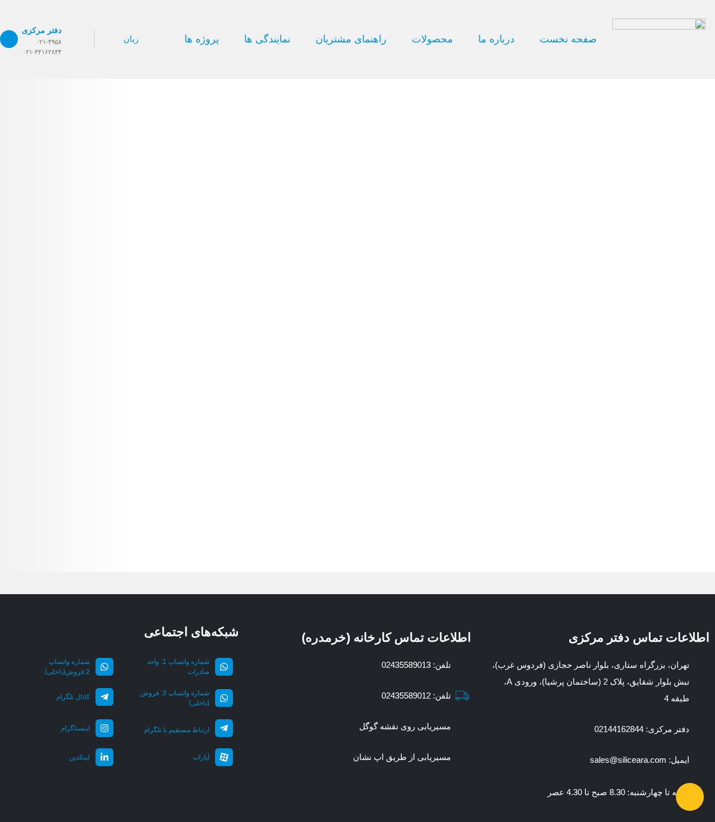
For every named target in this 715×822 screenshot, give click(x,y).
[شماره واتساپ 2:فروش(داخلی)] (104, 667)
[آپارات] (224, 757)
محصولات (432, 39)
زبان (131, 39)
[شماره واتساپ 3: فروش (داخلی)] (224, 698)
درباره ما (496, 39)
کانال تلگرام (73, 697)
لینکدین (79, 757)
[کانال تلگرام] (104, 697)
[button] (62, 38)
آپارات (201, 757)
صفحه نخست (568, 39)
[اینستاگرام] (104, 728)
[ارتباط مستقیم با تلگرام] (224, 728)
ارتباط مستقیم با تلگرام (176, 730)
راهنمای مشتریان (351, 39)
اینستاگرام (75, 728)
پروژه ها (201, 39)
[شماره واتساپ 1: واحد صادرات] (224, 667)
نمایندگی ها (267, 39)
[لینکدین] (104, 757)
